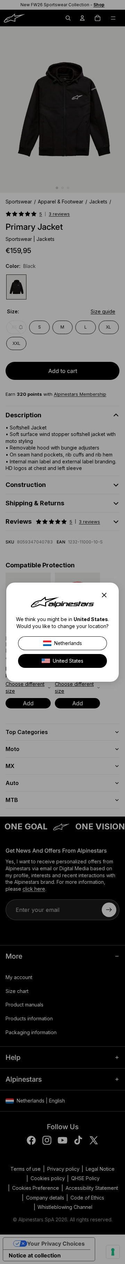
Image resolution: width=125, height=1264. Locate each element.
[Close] (106, 595)
